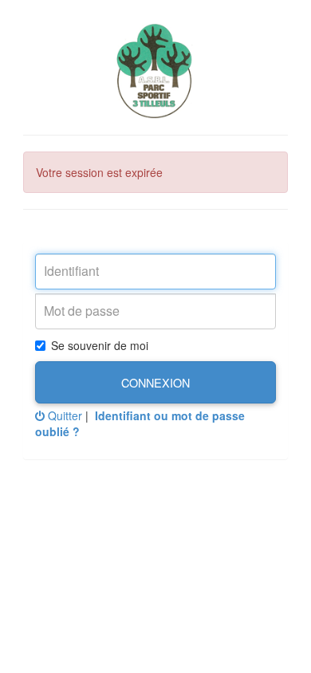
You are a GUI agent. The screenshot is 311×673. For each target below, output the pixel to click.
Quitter (63, 415)
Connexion (155, 382)
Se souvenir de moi (99, 345)
